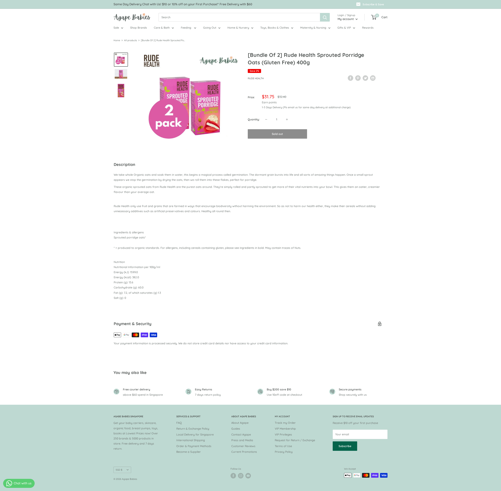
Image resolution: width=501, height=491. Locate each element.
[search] (239, 17)
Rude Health (256, 78)
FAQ (179, 423)
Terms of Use (283, 446)
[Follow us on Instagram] (240, 475)
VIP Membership (285, 428)
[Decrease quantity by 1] (266, 119)
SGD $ (119, 469)
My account (346, 19)
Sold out (277, 134)
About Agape (240, 423)
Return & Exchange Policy (192, 428)
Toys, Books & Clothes (274, 27)
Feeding (186, 27)
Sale (116, 27)
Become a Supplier (188, 452)
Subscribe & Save (373, 4)
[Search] (325, 17)
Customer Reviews (243, 446)
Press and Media (242, 440)
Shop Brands (138, 27)
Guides (235, 428)
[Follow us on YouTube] (248, 475)
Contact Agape (241, 434)
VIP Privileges (283, 434)
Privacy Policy (284, 452)
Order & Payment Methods (193, 446)
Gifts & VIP (344, 27)
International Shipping (190, 440)
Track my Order (285, 423)
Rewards (368, 27)
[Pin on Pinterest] (358, 78)
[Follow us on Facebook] (233, 475)
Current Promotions (244, 452)
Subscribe (345, 446)
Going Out (209, 27)
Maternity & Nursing (313, 27)
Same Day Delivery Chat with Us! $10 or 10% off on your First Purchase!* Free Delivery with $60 (183, 4)
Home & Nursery (238, 27)
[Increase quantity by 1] (287, 119)
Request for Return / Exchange (295, 440)
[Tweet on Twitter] (365, 78)
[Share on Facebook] (350, 78)
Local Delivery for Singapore (195, 434)
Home (117, 40)
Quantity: (254, 119)
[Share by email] (373, 78)
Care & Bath (162, 27)
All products (130, 40)
